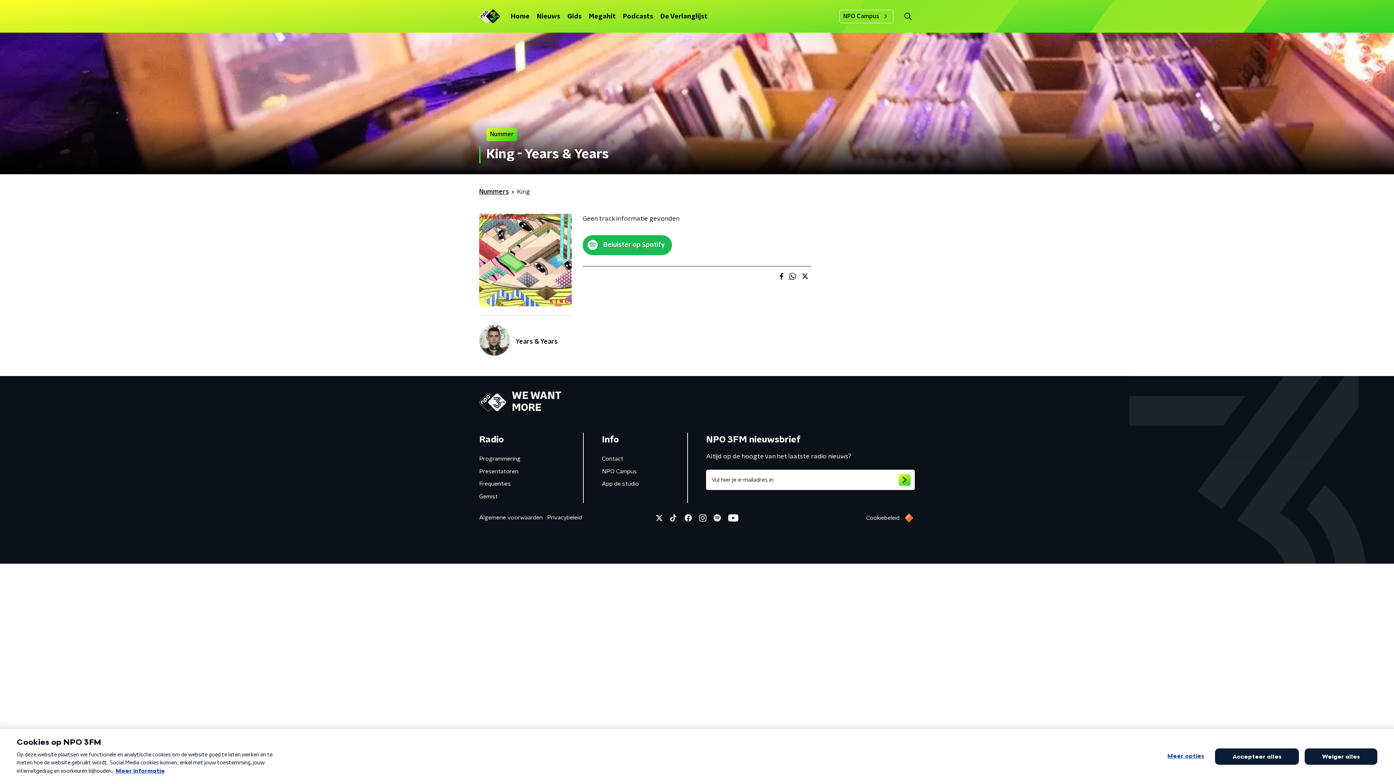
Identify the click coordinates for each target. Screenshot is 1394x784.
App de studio (620, 484)
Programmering (500, 459)
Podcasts (638, 16)
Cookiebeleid (883, 518)
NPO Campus (861, 16)
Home (520, 16)
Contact (612, 459)
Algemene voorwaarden (511, 517)
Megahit (602, 16)
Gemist (488, 496)
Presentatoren (498, 471)
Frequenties (495, 484)
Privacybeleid (564, 517)
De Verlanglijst (684, 16)
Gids (574, 16)
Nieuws (548, 16)
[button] (908, 16)
